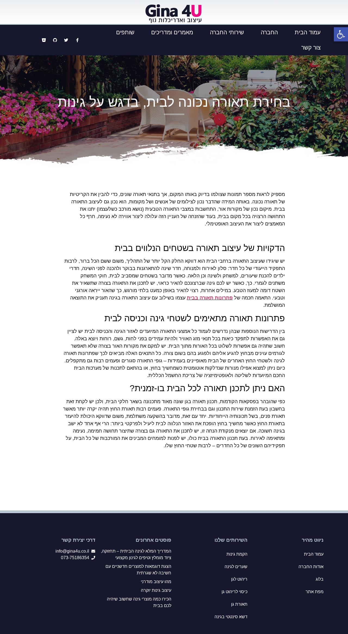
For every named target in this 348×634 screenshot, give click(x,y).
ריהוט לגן (239, 579)
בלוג (320, 579)
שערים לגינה (236, 566)
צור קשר (311, 47)
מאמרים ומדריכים (172, 32)
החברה (269, 32)
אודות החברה (311, 566)
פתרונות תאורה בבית (210, 298)
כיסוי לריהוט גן (234, 591)
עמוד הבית (308, 32)
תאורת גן (239, 604)
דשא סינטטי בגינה (231, 616)
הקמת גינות (236, 554)
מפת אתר (315, 591)
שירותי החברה (227, 32)
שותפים (125, 32)
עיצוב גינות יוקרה (156, 590)
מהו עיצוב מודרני (156, 581)
